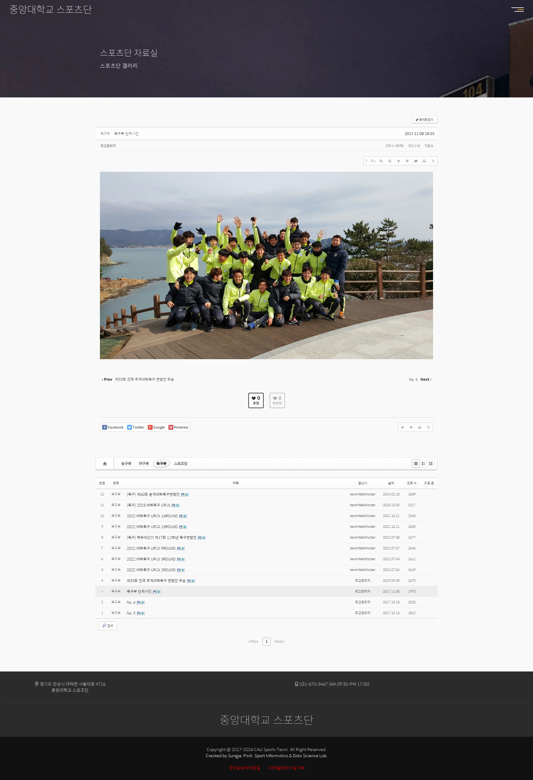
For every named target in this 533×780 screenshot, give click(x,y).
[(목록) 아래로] (407, 161)
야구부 (144, 463)
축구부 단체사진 (126, 133)
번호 (102, 483)
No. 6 (131, 602)
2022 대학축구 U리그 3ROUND (151, 559)
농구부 (126, 463)
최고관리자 (108, 145)
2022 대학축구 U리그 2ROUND (151, 570)
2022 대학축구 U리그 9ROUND (151, 548)
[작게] (390, 161)
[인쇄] (424, 161)
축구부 (161, 463)
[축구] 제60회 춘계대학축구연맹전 (153, 494)
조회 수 (412, 483)
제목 (236, 483)
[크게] (381, 161)
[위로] (398, 161)
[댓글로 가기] (415, 161)
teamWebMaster (362, 494)
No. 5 (131, 613)
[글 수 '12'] (106, 464)
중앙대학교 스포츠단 (50, 9)
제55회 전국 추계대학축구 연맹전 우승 (157, 580)
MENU (514, 9)
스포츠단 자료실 (129, 52)
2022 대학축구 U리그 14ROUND (153, 516)
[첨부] (433, 161)
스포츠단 (181, 463)
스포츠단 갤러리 (119, 65)
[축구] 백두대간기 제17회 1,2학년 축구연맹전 (162, 537)
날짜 (391, 483)
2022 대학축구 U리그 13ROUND (153, 526)
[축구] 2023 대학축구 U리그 (149, 505)
